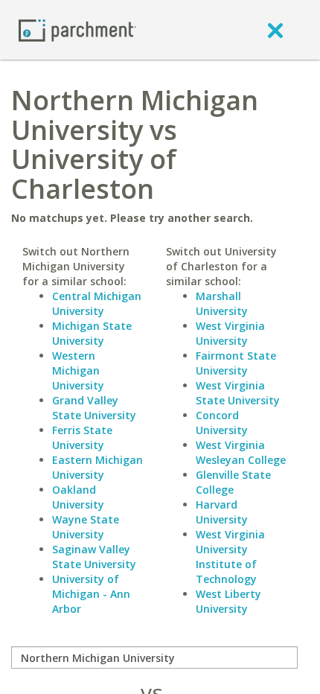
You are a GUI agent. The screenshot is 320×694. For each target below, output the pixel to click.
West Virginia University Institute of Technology (230, 556)
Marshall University (222, 303)
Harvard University (222, 511)
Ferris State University (82, 437)
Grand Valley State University (94, 407)
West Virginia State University (238, 392)
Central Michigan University (96, 303)
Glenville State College (233, 482)
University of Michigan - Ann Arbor (91, 594)
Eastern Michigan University (97, 467)
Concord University (222, 422)
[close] (275, 30)
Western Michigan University (78, 370)
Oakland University (78, 497)
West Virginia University (230, 333)
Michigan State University (92, 333)
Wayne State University (85, 526)
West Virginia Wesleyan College (241, 452)
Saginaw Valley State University (94, 556)
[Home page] (77, 29)
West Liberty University (228, 601)
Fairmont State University (236, 363)
